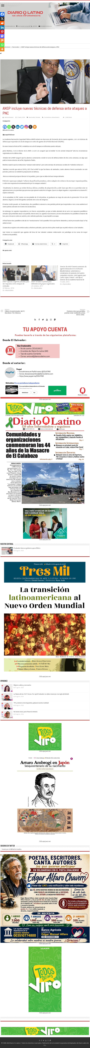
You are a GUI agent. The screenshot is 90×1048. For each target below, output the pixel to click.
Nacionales (15, 47)
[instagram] (51, 319)
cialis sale (77, 139)
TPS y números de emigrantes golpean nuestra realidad (31, 703)
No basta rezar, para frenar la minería (25, 712)
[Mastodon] (2, 36)
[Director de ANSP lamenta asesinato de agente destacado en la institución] (74, 275)
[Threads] (30, 126)
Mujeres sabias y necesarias (22, 685)
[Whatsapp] (9, 126)
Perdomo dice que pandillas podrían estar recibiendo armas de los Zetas (75, 312)
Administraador (9, 117)
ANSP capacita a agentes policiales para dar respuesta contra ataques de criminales (16, 284)
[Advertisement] (45, 36)
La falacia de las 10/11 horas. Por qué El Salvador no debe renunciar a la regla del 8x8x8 (41, 694)
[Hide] (1, 53)
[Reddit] (2, 23)
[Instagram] (26, 126)
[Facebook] (5, 126)
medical (15, 151)
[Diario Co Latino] (45, 15)
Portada (38, 117)
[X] (13, 126)
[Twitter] (22, 126)
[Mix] (2, 40)
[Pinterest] (2, 32)
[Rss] (35, 319)
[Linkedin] (18, 126)
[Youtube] (47, 319)
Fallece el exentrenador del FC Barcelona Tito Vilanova (15, 311)
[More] (35, 126)
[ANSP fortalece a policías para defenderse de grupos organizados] (44, 273)
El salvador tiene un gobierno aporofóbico (27, 548)
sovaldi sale (36, 151)
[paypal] (55, 319)
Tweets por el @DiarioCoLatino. (12, 849)
